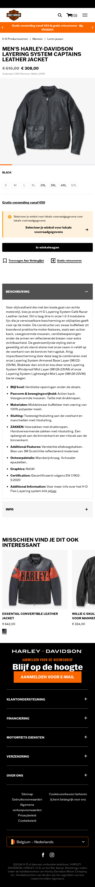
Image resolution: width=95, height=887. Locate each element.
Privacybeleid (27, 815)
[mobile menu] (84, 15)
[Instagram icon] (52, 855)
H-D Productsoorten (15, 38)
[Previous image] (8, 121)
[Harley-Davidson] (47, 651)
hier (54, 491)
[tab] (6, 164)
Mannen (37, 38)
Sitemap (27, 794)
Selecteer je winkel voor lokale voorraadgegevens (48, 229)
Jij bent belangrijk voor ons (68, 799)
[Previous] (2, 27)
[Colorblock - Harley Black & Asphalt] (4, 631)
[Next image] (86, 121)
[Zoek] (60, 15)
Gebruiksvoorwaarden (27, 799)
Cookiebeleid (27, 820)
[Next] (92, 27)
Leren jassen (55, 38)
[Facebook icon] (43, 855)
